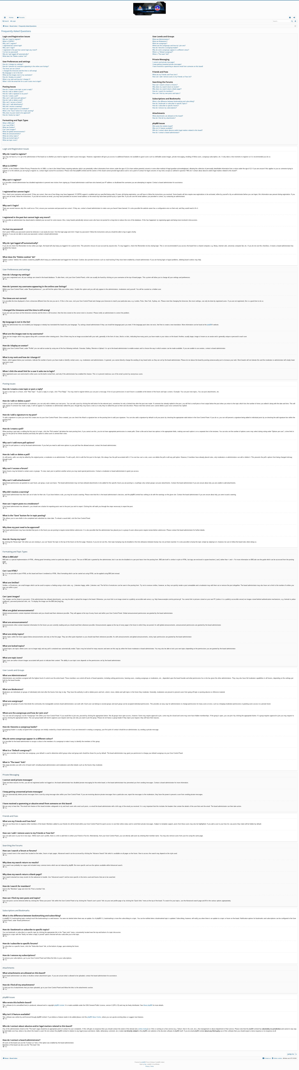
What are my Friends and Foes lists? (164, 74)
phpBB (209, 325)
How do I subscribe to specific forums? (165, 105)
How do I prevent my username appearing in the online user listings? (26, 66)
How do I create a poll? (10, 96)
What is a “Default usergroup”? (162, 52)
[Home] (149, 8)
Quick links (5, 17)
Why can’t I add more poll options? (14, 98)
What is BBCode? (9, 123)
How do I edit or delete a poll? (13, 100)
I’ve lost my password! (10, 52)
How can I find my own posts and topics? (166, 93)
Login (14, 21)
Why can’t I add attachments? (13, 104)
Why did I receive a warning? (12, 106)
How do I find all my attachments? (164, 118)
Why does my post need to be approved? (16, 113)
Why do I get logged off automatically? (16, 54)
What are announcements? (12, 134)
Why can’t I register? (10, 43)
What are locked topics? (11, 138)
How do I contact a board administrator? (165, 132)
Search (6, 21)
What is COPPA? (8, 41)
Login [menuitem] (294, 17)
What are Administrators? (160, 39)
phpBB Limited (59, 1005)
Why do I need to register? (11, 39)
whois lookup (143, 1029)
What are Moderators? (159, 41)
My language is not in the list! (13, 73)
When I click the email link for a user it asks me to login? (22, 81)
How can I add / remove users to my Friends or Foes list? (171, 77)
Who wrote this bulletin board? (162, 126)
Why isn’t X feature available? (162, 128)
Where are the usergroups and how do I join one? (168, 45)
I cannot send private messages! (163, 62)
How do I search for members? (162, 91)
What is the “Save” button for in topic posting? (18, 111)
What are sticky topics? (11, 136)
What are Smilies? (9, 127)
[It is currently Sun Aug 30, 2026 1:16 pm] (295, 26)
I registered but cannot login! (12, 45)
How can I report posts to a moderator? (16, 109)
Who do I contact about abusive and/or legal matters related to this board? (177, 130)
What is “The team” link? (160, 54)
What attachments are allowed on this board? (167, 116)
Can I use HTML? (8, 125)
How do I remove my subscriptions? (164, 108)
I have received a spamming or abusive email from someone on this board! (177, 66)
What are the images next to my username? (17, 75)
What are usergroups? (159, 43)
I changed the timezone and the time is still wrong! (20, 71)
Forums (22, 17)
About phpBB (147, 1005)
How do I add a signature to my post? (15, 94)
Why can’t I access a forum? (12, 102)
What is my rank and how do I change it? (16, 79)
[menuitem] (290, 17)
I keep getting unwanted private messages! (167, 64)
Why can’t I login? (9, 48)
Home (11, 17)
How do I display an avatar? (12, 77)
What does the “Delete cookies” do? (15, 56)
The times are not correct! (11, 69)
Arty (145, 1064)
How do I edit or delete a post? (13, 91)
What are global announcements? (14, 131)
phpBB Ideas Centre (94, 1017)
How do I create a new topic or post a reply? (17, 89)
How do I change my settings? (13, 64)
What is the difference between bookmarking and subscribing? (173, 101)
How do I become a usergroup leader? (165, 48)
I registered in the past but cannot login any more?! (20, 50)
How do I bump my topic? (11, 115)
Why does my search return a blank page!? (167, 89)
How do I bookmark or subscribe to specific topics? (169, 103)
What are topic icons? (10, 140)
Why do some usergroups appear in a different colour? (170, 50)
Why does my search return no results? (165, 87)
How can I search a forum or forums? (165, 85)
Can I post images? (9, 129)
